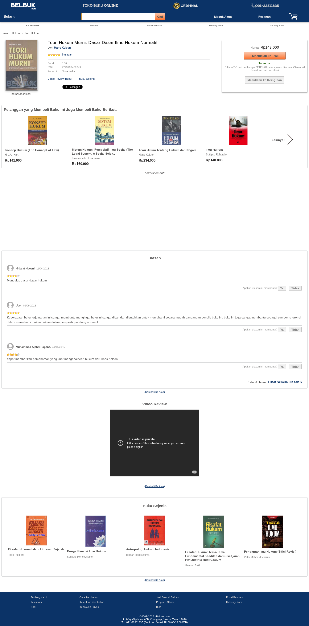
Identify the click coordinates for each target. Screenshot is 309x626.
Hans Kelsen (62, 47)
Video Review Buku (59, 78)
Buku (8, 16)
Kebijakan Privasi (89, 607)
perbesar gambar (21, 94)
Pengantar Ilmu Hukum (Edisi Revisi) (270, 551)
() (154, 392)
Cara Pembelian (32, 25)
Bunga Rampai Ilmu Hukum (86, 551)
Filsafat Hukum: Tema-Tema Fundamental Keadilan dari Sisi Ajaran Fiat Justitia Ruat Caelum (212, 555)
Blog (158, 607)
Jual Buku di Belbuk (167, 597)
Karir (33, 607)
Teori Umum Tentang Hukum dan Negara (168, 150)
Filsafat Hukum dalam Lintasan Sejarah (36, 549)
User (18, 305)
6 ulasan (67, 54)
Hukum (16, 33)
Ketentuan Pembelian (91, 602)
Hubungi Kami (277, 25)
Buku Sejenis (87, 78)
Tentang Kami (216, 25)
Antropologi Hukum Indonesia (147, 549)
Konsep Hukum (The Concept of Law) (32, 150)
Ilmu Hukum (32, 33)
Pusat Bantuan (154, 25)
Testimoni (93, 25)
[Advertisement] (154, 205)
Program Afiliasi (165, 602)
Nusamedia (68, 71)
